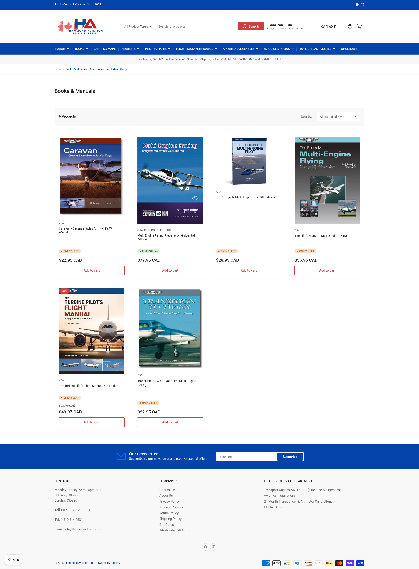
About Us (166, 496)
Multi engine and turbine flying (108, 69)
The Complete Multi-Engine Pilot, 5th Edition (245, 197)
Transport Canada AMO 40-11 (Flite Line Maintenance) (303, 490)
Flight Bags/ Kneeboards (194, 48)
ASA (61, 223)
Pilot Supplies (156, 48)
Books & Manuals (76, 69)
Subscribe (290, 457)
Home (58, 69)
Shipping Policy (170, 519)
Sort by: (306, 117)
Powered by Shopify (108, 562)
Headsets (129, 48)
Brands (60, 48)
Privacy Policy (169, 501)
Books (79, 48)
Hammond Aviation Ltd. (79, 562)
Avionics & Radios (277, 48)
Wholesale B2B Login (174, 530)
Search (254, 26)
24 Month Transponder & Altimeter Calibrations (298, 501)
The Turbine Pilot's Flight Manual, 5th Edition (88, 385)
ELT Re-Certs (273, 507)
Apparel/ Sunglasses (238, 48)
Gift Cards (166, 525)
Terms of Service (171, 507)
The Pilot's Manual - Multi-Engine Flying (321, 235)
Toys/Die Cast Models (315, 48)
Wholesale (349, 48)
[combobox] (210, 26)
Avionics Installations (280, 496)
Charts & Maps (105, 48)
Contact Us (167, 490)
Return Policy (169, 513)
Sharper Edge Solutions (154, 230)
